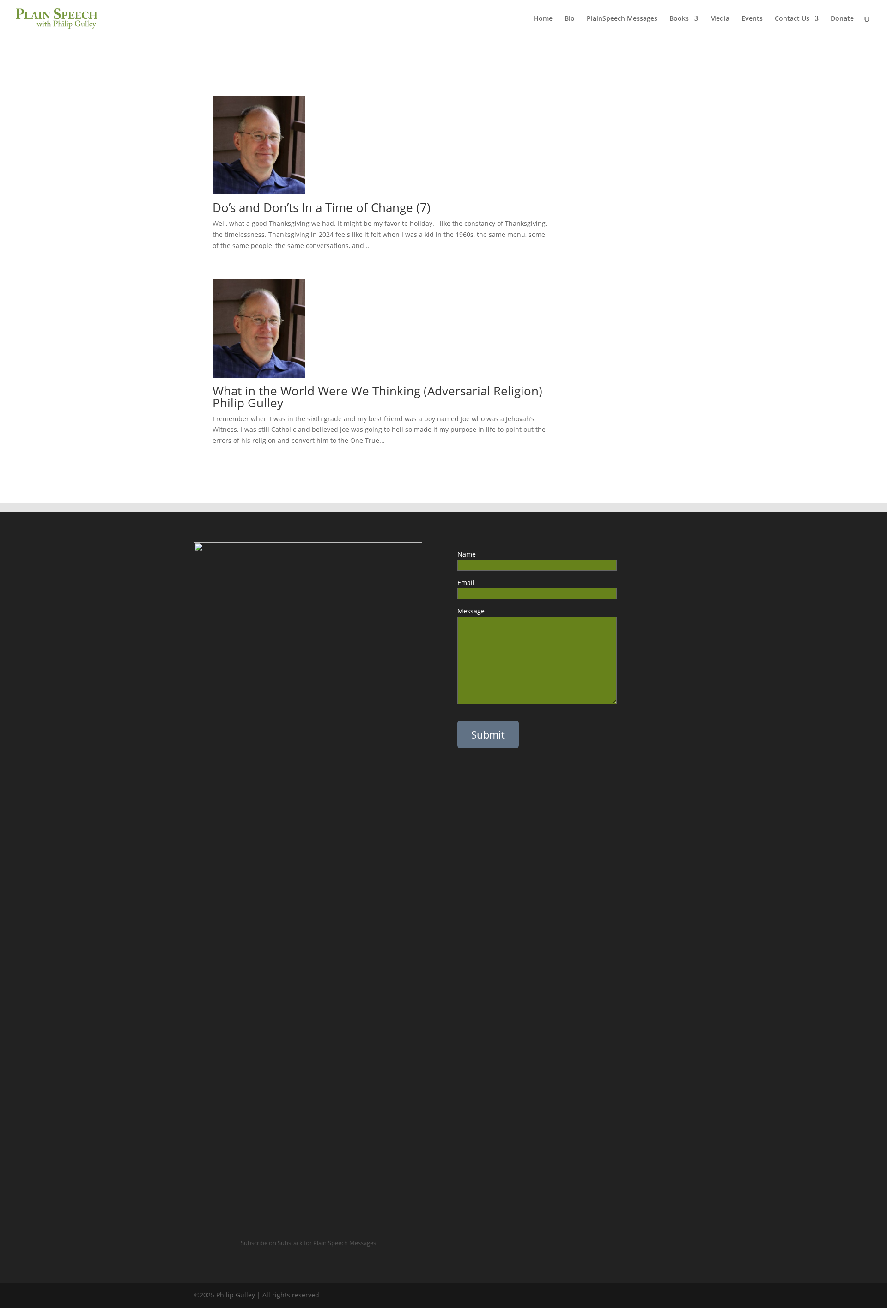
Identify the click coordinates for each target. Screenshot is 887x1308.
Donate (842, 19)
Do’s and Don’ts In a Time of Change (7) (322, 207)
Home (543, 19)
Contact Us (792, 19)
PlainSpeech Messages (622, 19)
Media (719, 19)
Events (752, 19)
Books (679, 19)
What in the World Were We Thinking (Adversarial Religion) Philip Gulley (377, 396)
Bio (570, 19)
